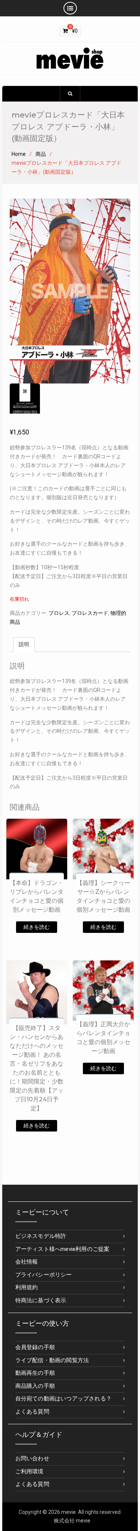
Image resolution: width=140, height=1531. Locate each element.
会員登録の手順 (35, 1347)
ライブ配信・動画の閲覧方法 (52, 1360)
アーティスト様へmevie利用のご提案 (62, 1249)
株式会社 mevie (72, 1521)
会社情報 (26, 1261)
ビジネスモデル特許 (40, 1236)
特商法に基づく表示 (40, 1300)
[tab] (24, 644)
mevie (68, 1512)
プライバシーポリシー (43, 1274)
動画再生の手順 (35, 1373)
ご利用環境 (29, 1471)
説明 (24, 644)
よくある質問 (32, 1411)
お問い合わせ (32, 1458)
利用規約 (26, 1287)
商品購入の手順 (35, 1386)
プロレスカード (90, 613)
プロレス (59, 613)
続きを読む (37, 927)
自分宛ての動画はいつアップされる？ (63, 1398)
